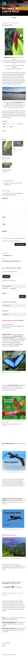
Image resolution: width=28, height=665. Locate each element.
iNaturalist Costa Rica (8, 628)
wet (10, 184)
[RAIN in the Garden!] (7, 148)
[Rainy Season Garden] (7, 165)
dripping (6, 183)
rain (17, 183)
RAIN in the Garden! (6, 157)
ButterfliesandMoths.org (9, 622)
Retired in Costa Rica (10, 10)
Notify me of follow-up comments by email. (14, 238)
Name (4, 217)
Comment (5, 198)
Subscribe (6, 276)
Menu (14, 17)
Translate (13, 288)
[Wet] (18, 143)
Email (4, 224)
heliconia (13, 183)
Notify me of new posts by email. (12, 241)
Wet (14, 148)
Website (4, 231)
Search (4, 293)
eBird (3, 618)
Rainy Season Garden (6, 169)
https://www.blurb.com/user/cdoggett (11, 326)
